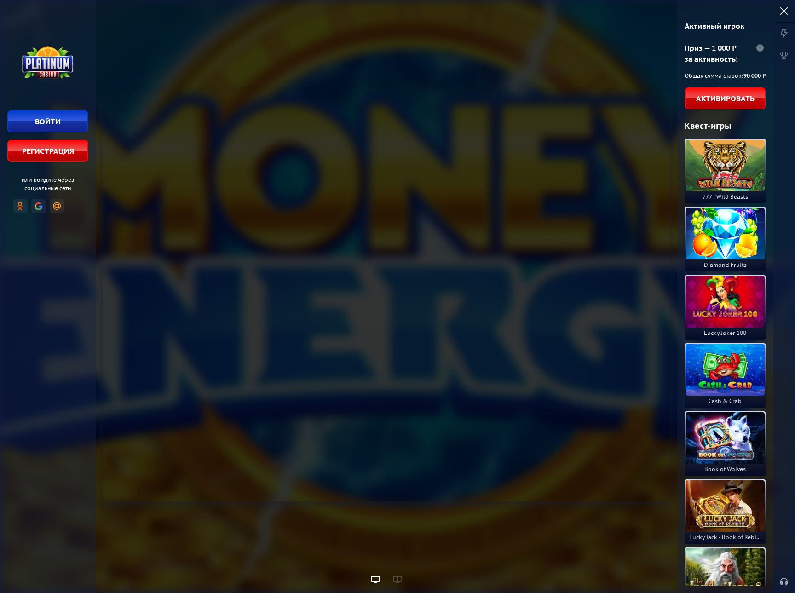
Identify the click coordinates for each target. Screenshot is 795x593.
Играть (725, 190)
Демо (701, 142)
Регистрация (48, 150)
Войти (48, 121)
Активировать (725, 98)
